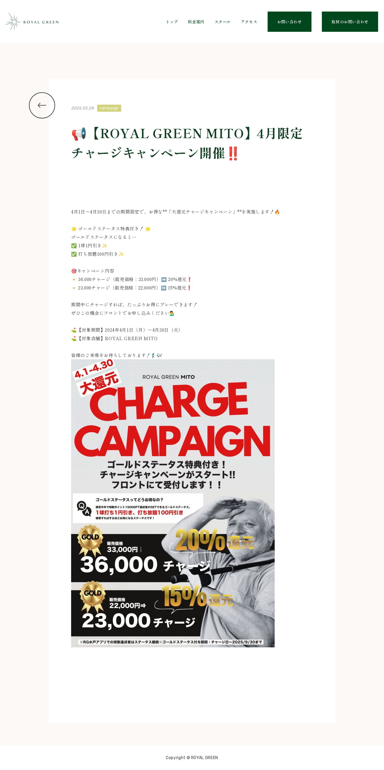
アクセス (249, 21)
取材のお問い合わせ (350, 21)
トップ (172, 21)
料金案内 (196, 21)
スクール (222, 21)
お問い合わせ (289, 21)
